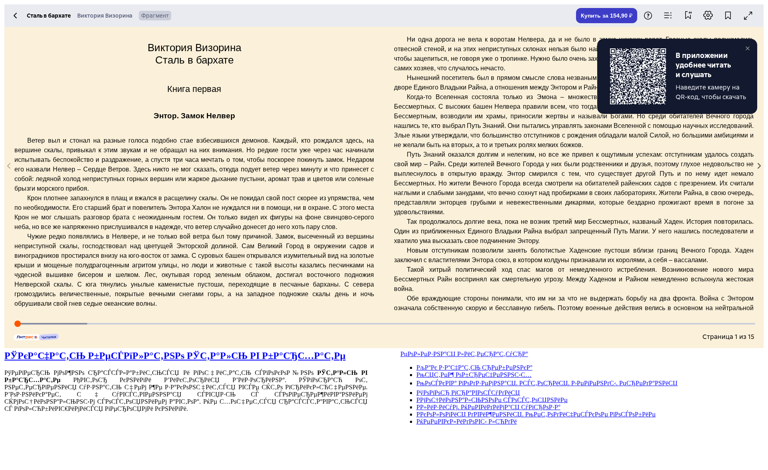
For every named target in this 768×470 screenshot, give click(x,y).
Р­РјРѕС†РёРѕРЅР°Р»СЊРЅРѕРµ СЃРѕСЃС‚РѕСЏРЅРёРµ (492, 399)
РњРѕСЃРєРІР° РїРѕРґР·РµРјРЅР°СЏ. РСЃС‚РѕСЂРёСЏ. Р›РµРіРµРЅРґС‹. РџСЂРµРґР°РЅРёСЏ (547, 383)
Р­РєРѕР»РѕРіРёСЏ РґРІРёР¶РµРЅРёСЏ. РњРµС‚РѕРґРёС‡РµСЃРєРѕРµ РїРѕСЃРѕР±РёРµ (536, 414)
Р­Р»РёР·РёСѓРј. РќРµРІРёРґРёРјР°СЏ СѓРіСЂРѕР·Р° (488, 407)
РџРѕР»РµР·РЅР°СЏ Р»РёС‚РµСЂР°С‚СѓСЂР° (464, 354)
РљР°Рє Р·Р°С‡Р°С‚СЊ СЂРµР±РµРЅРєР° (474, 367)
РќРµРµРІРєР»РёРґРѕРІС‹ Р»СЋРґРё (466, 421)
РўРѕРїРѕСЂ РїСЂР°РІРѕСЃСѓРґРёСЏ (468, 392)
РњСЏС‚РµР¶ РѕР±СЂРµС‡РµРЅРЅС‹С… (474, 374)
